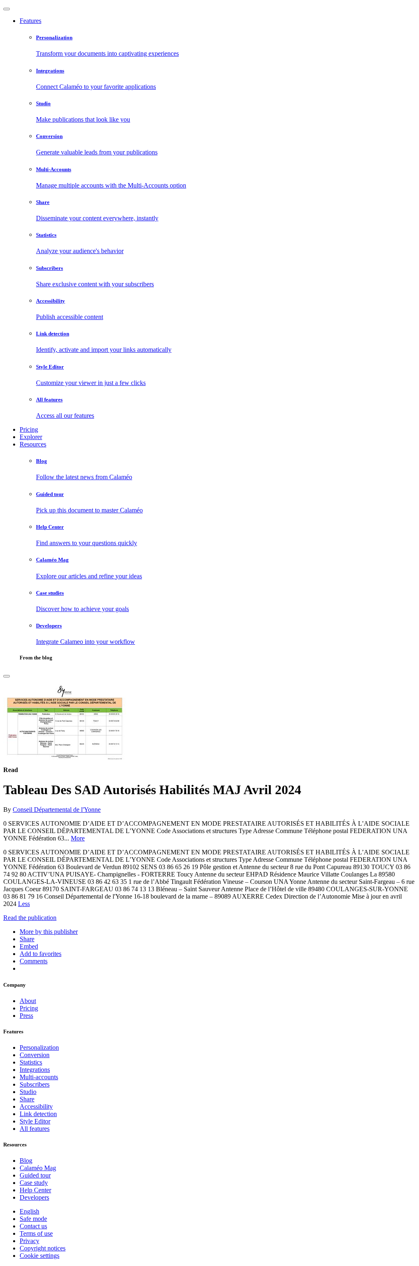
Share (27, 1099)
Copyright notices (42, 1248)
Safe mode (33, 1218)
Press (26, 1015)
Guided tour (35, 1175)
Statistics (31, 1062)
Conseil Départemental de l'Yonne (57, 809)
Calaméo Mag (38, 1167)
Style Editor (35, 1121)
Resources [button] (33, 444)
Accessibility (36, 1106)
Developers (34, 1197)
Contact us (33, 1226)
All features (35, 1128)
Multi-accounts (39, 1076)
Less (24, 903)
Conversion (35, 1054)
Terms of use (36, 1233)
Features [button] (30, 20)
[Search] (6, 676)
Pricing (29, 429)
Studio (28, 1091)
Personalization (39, 1047)
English (29, 1211)
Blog (26, 1160)
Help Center (35, 1190)
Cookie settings (39, 1255)
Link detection (38, 1113)
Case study (34, 1182)
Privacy (29, 1240)
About (28, 1000)
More (78, 838)
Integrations (35, 1069)
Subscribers (35, 1084)
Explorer (31, 436)
